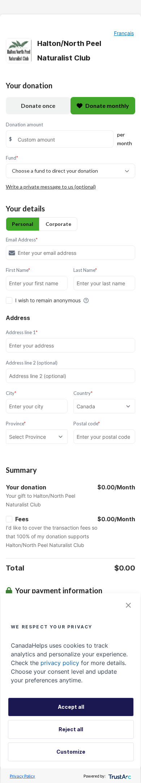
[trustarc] (119, 776)
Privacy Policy (22, 776)
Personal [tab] (22, 224)
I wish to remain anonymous (48, 300)
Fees (22, 519)
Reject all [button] (71, 729)
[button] (128, 605)
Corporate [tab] (58, 224)
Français (124, 33)
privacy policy (59, 662)
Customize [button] (70, 752)
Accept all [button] (71, 707)
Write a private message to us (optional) (51, 187)
